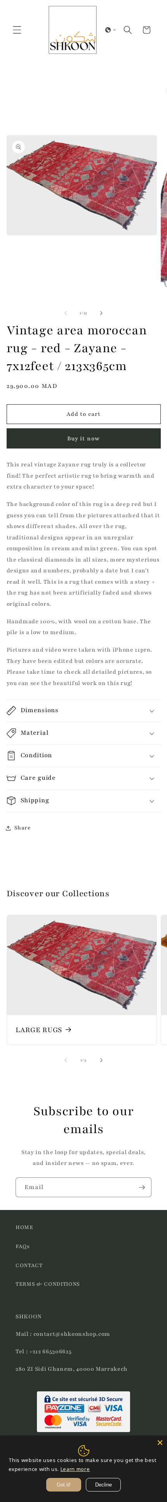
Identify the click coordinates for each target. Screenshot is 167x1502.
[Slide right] (101, 313)
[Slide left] (65, 313)
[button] (17, 30)
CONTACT (29, 1265)
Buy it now (83, 438)
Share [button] (22, 827)
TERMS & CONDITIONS (48, 1284)
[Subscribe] (141, 1187)
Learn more (75, 1468)
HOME (24, 1227)
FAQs (23, 1246)
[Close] (160, 1442)
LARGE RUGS (39, 1029)
